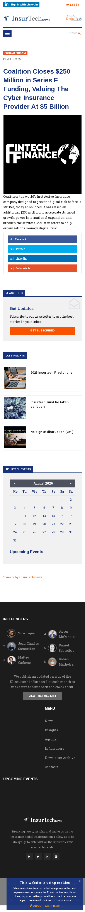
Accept (35, 905)
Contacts (51, 767)
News (49, 721)
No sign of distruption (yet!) (52, 432)
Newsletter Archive (60, 758)
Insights (51, 730)
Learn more (52, 905)
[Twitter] (38, 857)
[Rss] (29, 857)
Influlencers (54, 748)
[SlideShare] (56, 857)
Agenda (50, 739)
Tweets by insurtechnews (22, 577)
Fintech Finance (15, 52)
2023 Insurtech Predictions (51, 372)
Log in (74, 5)
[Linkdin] (47, 857)
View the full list (42, 695)
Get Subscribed (42, 330)
